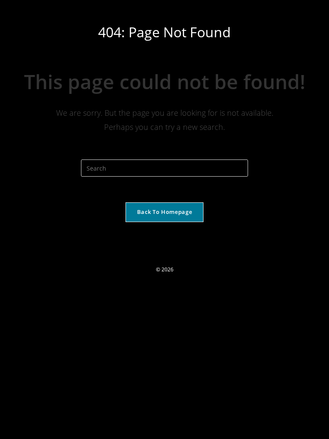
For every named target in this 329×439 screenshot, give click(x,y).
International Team (45, 9)
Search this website (165, 154)
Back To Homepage (164, 212)
